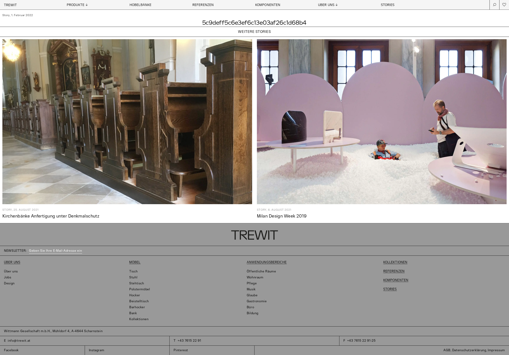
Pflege (252, 283)
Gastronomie (257, 301)
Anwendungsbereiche (267, 262)
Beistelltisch (139, 301)
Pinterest (181, 350)
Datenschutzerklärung (469, 350)
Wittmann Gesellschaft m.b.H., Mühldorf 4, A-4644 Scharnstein (53, 331)
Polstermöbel (139, 289)
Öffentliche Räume (261, 271)
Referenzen (203, 5)
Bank (133, 313)
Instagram (96, 350)
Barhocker (137, 307)
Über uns (12, 262)
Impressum (496, 350)
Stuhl (133, 277)
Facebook (11, 350)
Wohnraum (255, 277)
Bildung (252, 313)
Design (9, 283)
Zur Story (254, 37)
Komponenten (267, 5)
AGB (447, 350)
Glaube (252, 295)
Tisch (133, 271)
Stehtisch (136, 283)
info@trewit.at (19, 340)
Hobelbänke (141, 5)
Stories (387, 5)
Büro (250, 307)
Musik (251, 289)
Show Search (494, 5)
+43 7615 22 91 (189, 340)
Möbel (135, 262)
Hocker (134, 295)
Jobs (7, 277)
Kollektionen (139, 319)
